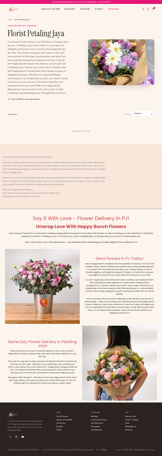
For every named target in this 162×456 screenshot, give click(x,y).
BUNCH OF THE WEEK (51, 9)
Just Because (96, 430)
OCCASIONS (69, 9)
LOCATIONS (113, 9)
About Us (129, 430)
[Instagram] (16, 436)
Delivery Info (130, 416)
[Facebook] (10, 436)
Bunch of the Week (65, 420)
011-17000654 (101, 450)
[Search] (143, 9)
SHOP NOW (85, 9)
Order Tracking (131, 420)
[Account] (148, 9)
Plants (59, 430)
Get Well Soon (97, 423)
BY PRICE (99, 9)
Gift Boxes (61, 423)
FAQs (127, 423)
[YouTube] (22, 436)
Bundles (60, 426)
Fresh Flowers (62, 416)
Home (10, 20)
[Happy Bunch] (13, 9)
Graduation (95, 426)
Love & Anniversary (99, 420)
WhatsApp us (130, 426)
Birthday (94, 416)
